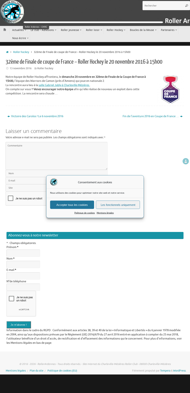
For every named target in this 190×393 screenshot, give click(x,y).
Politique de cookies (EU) (62, 370)
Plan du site (36, 370)
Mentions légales (105, 212)
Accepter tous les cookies (72, 204)
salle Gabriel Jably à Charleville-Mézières (64, 85)
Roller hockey (21, 52)
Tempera (165, 370)
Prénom (12, 247)
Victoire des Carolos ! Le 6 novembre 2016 (37, 116)
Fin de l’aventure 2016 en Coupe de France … (151, 116)
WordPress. (179, 370)
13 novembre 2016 (21, 68)
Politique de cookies (84, 212)
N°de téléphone (16, 281)
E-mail (11, 270)
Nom (10, 258)
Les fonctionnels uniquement (118, 204)
